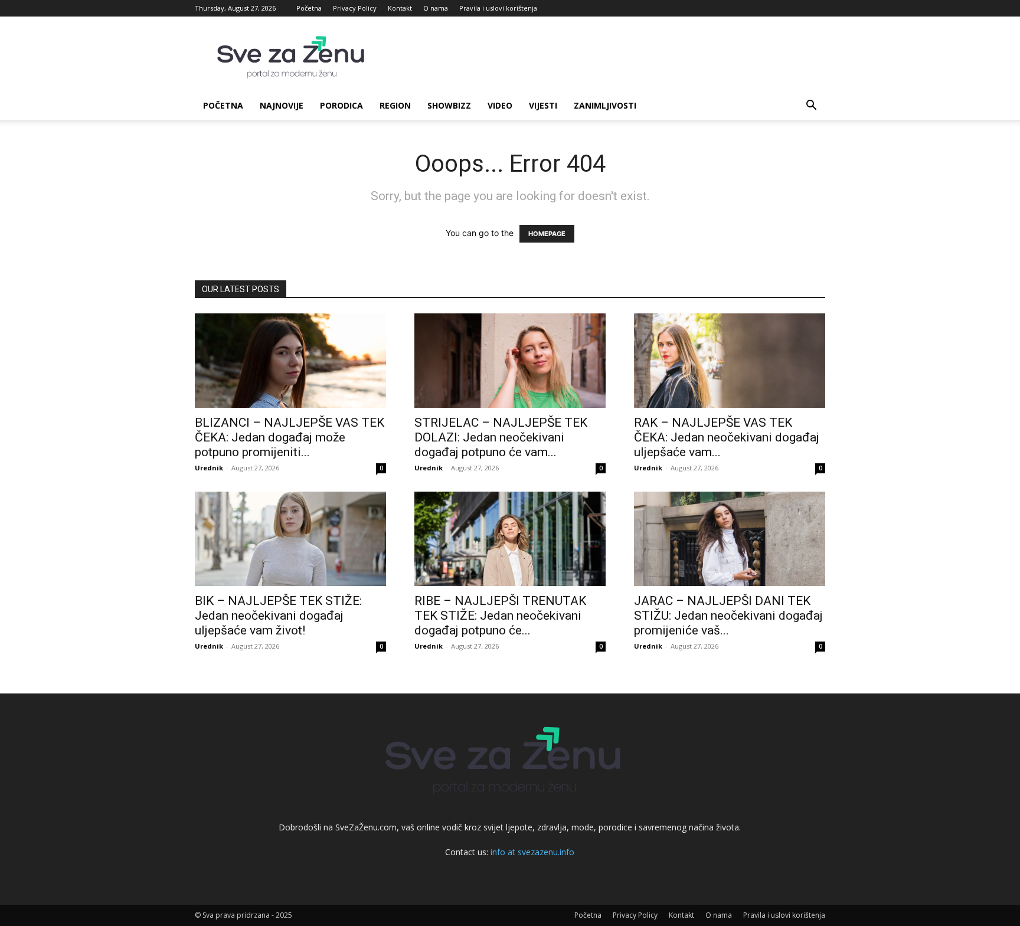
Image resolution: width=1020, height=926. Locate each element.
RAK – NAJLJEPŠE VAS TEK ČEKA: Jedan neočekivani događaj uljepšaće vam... (726, 437)
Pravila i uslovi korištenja (498, 8)
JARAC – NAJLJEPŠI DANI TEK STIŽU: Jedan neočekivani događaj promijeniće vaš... (728, 615)
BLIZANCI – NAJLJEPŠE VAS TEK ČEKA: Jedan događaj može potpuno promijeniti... (289, 437)
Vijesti (543, 105)
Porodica (341, 105)
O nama (435, 8)
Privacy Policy (355, 8)
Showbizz (449, 105)
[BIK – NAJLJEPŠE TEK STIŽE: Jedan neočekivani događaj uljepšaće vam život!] (290, 539)
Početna (309, 8)
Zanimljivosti (605, 105)
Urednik (209, 467)
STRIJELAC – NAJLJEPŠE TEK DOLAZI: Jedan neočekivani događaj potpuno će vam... (500, 437)
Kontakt (400, 8)
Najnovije (281, 105)
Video (500, 105)
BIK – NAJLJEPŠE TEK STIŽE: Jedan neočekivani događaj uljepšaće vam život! (278, 615)
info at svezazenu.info (532, 852)
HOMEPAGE (546, 234)
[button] (811, 106)
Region (395, 105)
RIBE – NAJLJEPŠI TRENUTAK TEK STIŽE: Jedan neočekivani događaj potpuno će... (500, 615)
